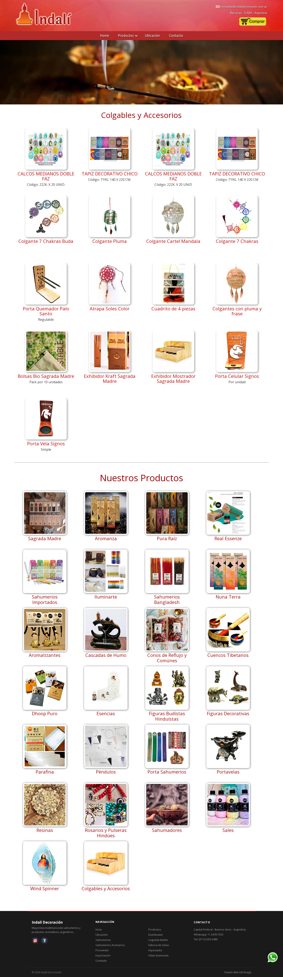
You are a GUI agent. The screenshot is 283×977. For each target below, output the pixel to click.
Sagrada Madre (158, 940)
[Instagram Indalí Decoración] (35, 940)
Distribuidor (155, 935)
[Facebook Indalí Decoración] (44, 940)
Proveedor (102, 950)
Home (104, 35)
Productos (126, 35)
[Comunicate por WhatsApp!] (272, 962)
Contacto (176, 35)
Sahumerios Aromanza (110, 945)
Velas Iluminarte (158, 955)
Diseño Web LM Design (237, 972)
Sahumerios (103, 940)
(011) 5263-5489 (208, 939)
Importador (155, 950)
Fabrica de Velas (158, 945)
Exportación (103, 955)
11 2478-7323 (215, 934)
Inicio (99, 929)
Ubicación (152, 35)
